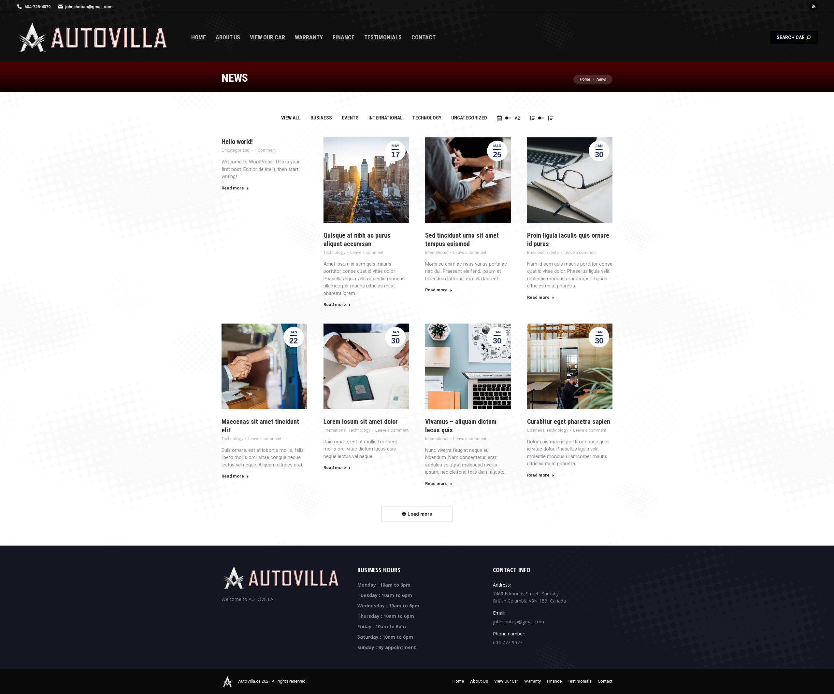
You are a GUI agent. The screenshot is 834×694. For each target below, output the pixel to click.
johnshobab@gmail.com (88, 6)
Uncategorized (469, 118)
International (385, 118)
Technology (426, 118)
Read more (233, 188)
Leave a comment (366, 252)
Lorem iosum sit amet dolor (361, 421)
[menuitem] (198, 37)
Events (350, 118)
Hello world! (237, 142)
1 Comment (265, 150)
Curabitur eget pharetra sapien (568, 421)
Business (321, 118)
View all (291, 118)
